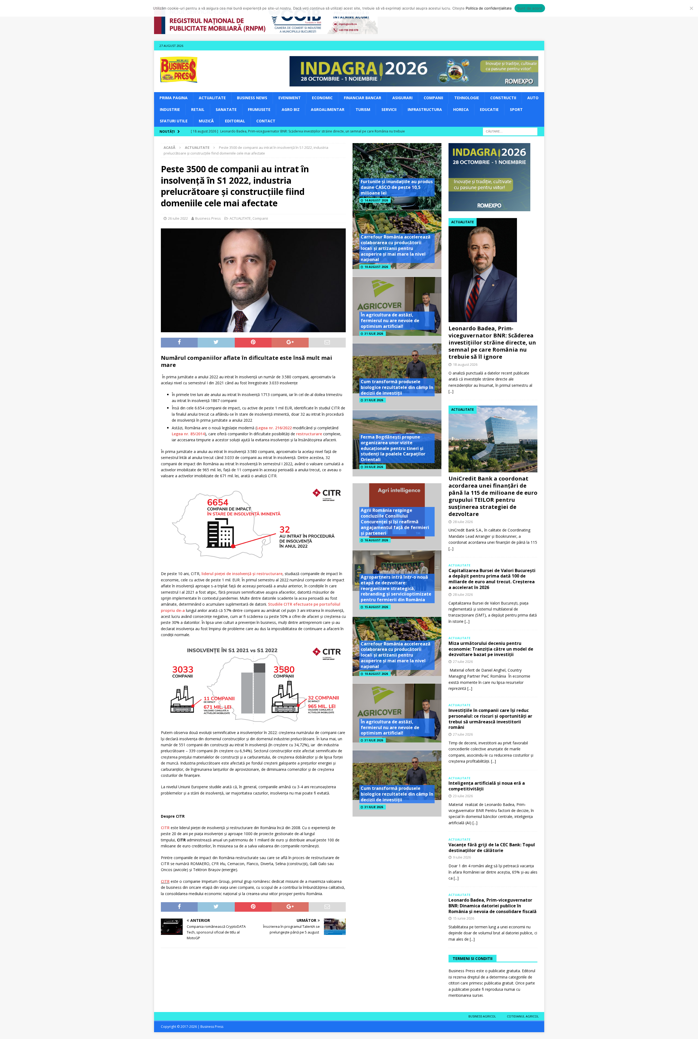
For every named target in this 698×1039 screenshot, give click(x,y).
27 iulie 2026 (463, 661)
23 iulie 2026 (463, 795)
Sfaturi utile (174, 120)
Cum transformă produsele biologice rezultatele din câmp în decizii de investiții (397, 387)
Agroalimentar (327, 109)
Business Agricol (482, 1016)
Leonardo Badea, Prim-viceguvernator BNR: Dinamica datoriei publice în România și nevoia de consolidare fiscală (493, 905)
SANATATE (226, 109)
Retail (197, 109)
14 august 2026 (376, 200)
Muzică (206, 120)
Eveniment (289, 97)
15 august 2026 (376, 607)
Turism (363, 109)
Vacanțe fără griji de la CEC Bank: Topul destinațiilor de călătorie (492, 847)
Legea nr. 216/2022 (274, 427)
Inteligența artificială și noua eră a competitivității (487, 786)
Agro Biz (291, 109)
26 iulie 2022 (178, 218)
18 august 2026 (465, 364)
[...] (451, 391)
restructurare (309, 433)
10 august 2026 (376, 267)
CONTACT (265, 120)
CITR (165, 827)
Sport (516, 109)
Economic (322, 97)
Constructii (503, 97)
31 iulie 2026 (374, 334)
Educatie (489, 109)
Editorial (235, 120)
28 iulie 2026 (463, 521)
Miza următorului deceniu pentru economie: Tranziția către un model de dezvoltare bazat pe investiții (491, 649)
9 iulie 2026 (462, 857)
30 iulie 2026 (374, 467)
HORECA (461, 109)
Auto (532, 97)
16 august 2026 (376, 540)
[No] (691, 8)
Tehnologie (466, 97)
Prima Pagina (174, 97)
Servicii (388, 109)
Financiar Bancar (362, 97)
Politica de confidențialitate (489, 8)
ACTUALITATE (212, 97)
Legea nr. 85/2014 (188, 433)
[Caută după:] (510, 131)
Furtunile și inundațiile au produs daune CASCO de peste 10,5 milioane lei (397, 187)
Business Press (208, 218)
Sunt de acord (529, 8)
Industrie (170, 109)
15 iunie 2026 (463, 918)
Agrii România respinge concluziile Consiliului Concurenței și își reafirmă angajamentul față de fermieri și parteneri (395, 521)
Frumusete (259, 109)
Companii (433, 97)
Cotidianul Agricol (523, 1016)
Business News (252, 97)
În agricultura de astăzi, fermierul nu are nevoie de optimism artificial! (390, 320)
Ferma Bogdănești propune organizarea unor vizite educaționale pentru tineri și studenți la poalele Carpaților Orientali (393, 448)
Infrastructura (425, 109)
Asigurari (402, 97)
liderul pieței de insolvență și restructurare (241, 573)
